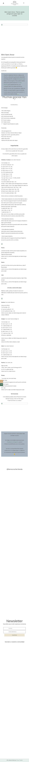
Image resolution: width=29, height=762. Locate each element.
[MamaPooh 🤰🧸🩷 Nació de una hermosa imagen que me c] (14, 582)
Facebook (9, 442)
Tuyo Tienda (19, 760)
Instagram (15, 442)
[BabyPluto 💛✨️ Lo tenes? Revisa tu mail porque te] (14, 600)
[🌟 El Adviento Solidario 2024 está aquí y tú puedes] (14, 507)
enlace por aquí (21, 78)
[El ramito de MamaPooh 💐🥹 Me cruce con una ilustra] (14, 556)
